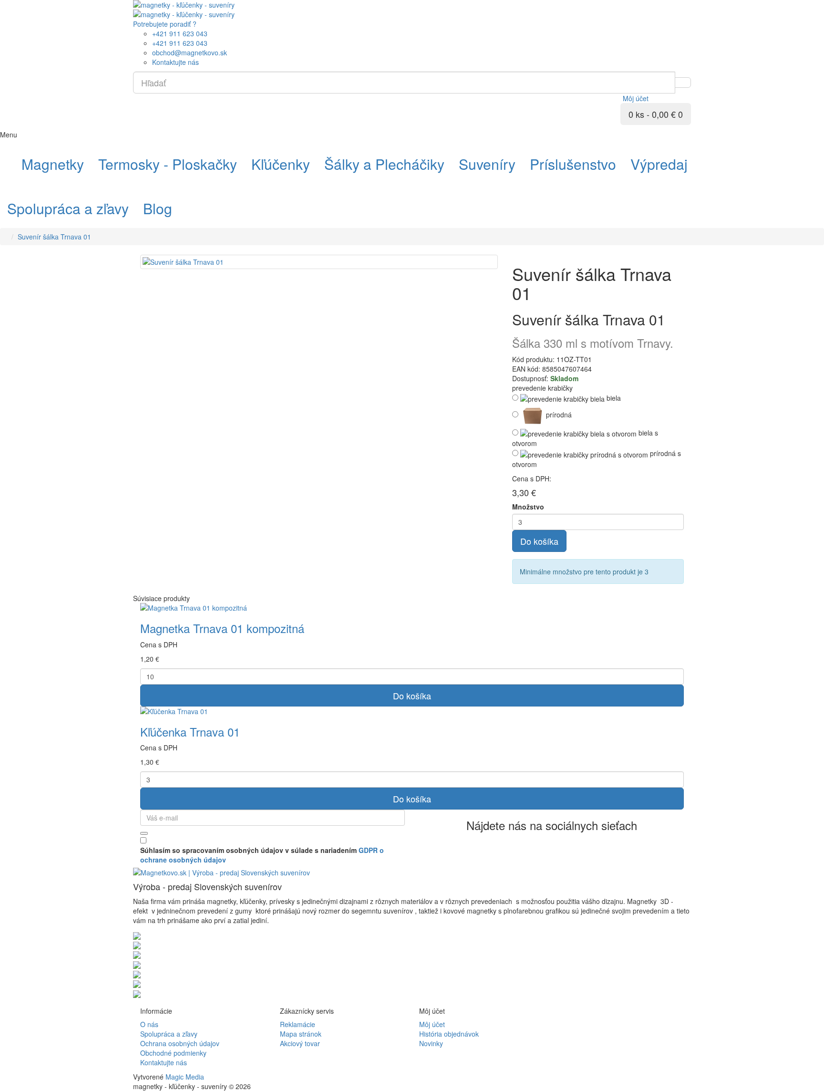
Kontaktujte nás (163, 1062)
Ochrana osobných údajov (179, 1043)
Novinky (431, 1043)
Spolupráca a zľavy (168, 1034)
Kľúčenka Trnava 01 (190, 731)
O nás (149, 1024)
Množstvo (528, 506)
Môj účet (432, 1024)
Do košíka (539, 541)
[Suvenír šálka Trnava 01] (319, 262)
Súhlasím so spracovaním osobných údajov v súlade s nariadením (262, 854)
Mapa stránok (300, 1034)
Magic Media (184, 1076)
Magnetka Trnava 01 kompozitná (222, 628)
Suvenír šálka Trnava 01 (54, 236)
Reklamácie (297, 1024)
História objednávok (449, 1034)
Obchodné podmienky (173, 1053)
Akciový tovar (300, 1043)
